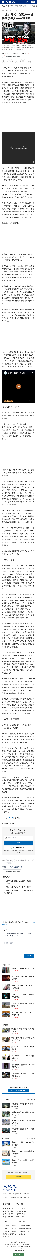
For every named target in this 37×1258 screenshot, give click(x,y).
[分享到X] (12, 61)
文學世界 (13, 1228)
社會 (8, 1217)
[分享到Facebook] (3, 61)
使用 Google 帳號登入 (20, 847)
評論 (24, 6)
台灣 (29, 6)
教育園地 (6, 1234)
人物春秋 (13, 1231)
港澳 (12, 1211)
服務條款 (26, 1194)
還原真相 (9, 860)
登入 (33, 2)
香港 (33, 6)
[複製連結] (16, 61)
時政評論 (8, 10)
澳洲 (17, 1217)
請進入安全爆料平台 (18, 1090)
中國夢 (9, 863)
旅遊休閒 (22, 1234)
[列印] (21, 61)
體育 (4, 1217)
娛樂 (12, 1214)
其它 (23, 1217)
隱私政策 (6, 1197)
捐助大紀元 (27, 1197)
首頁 (3, 6)
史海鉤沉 (6, 1231)
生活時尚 (29, 1228)
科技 (4, 1214)
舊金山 (24, 1208)
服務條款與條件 (27, 850)
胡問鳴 (23, 860)
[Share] (12, 971)
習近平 (17, 860)
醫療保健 (22, 1228)
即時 (7, 6)
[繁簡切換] (29, 61)
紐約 (17, 1208)
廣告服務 (20, 1197)
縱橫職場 (22, 1231)
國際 (20, 6)
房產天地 (22, 1225)
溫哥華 (18, 1214)
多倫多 (24, 1211)
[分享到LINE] (8, 61)
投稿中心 (13, 1197)
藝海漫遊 (6, 1237)
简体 (27, 2)
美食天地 (29, 1231)
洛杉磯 (18, 1211)
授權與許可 (19, 1194)
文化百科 (6, 1225)
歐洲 (23, 1214)
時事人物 (10, 818)
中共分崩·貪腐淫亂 (16, 867)
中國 (11, 6)
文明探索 (13, 1225)
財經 (8, 1214)
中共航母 (31, 860)
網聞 (12, 1217)
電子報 (5, 1194)
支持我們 (18, 1176)
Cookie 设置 (18, 1254)
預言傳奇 (13, 1234)
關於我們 (11, 1194)
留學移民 (29, 1225)
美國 (16, 6)
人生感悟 (6, 1228)
